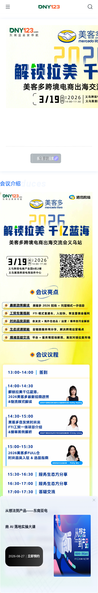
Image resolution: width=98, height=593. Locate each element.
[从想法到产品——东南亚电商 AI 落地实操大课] (72, 547)
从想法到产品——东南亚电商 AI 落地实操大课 (26, 519)
